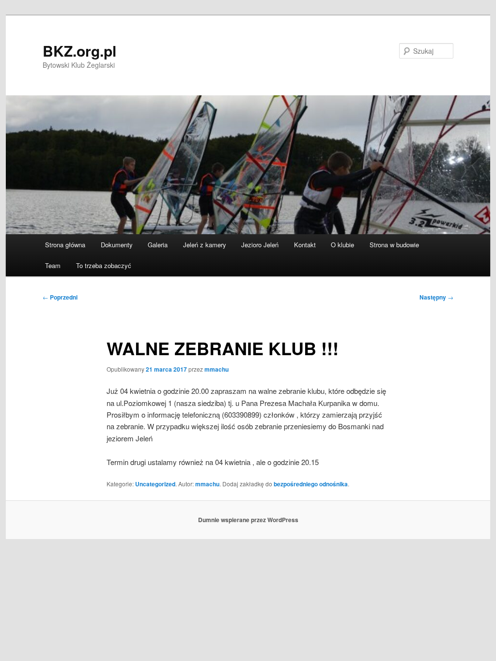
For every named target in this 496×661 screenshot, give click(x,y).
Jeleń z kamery (204, 244)
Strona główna (65, 244)
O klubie (342, 244)
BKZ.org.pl (79, 50)
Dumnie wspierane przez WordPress (248, 519)
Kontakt (305, 244)
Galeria (158, 244)
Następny (436, 297)
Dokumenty (117, 244)
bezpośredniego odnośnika (311, 484)
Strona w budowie (394, 244)
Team (53, 265)
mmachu (216, 369)
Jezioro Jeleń (260, 244)
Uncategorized (155, 484)
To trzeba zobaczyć (103, 265)
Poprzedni (60, 297)
